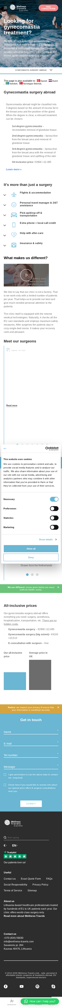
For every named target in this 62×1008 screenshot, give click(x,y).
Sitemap (32, 890)
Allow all (31, 548)
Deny (31, 557)
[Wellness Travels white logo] (19, 7)
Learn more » (14, 169)
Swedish (13, 83)
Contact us (10, 878)
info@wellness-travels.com (19, 941)
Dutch (55, 81)
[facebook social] (6, 986)
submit (31, 803)
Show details (46, 539)
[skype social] (53, 986)
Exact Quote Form (31, 878)
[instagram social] (37, 986)
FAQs (49, 878)
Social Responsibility (15, 884)
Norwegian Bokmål (32, 83)
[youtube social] (21, 986)
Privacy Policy (40, 884)
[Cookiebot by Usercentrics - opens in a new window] (45, 448)
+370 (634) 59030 (13, 938)
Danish (44, 81)
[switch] (54, 508)
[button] (27, 574)
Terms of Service (13, 890)
